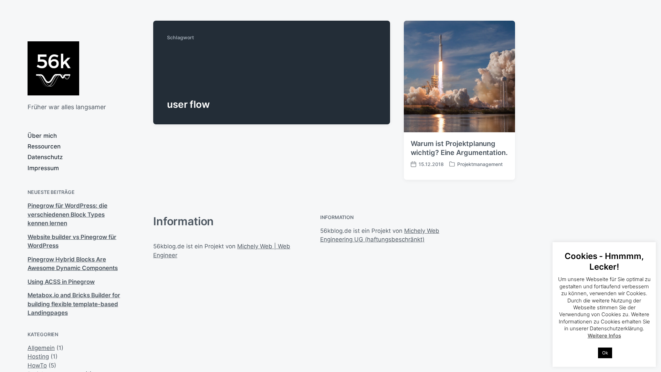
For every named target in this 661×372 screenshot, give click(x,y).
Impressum (43, 168)
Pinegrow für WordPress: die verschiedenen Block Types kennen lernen (67, 214)
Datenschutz (45, 157)
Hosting (38, 356)
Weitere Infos (604, 335)
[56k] (53, 68)
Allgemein (41, 347)
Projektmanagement (480, 164)
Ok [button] (605, 352)
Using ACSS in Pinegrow (61, 281)
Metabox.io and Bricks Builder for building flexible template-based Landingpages (74, 304)
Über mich (42, 135)
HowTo (37, 365)
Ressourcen (44, 146)
